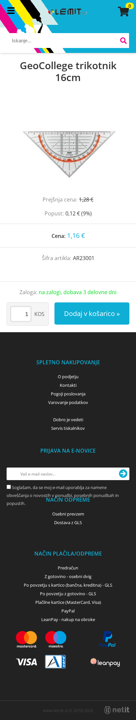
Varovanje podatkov (68, 402)
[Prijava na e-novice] (123, 474)
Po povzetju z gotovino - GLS (68, 594)
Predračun (68, 568)
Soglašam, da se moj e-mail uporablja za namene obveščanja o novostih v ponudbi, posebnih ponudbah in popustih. (63, 495)
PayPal (68, 611)
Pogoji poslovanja (68, 394)
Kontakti (68, 385)
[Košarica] (122, 11)
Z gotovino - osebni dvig (68, 576)
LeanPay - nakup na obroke (68, 619)
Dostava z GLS (68, 522)
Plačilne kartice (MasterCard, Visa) (68, 602)
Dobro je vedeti (68, 420)
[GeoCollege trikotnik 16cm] (68, 146)
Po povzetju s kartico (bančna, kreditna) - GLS (68, 585)
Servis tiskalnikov (68, 428)
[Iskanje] (123, 41)
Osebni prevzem (68, 514)
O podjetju (68, 377)
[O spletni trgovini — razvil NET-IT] (116, 710)
